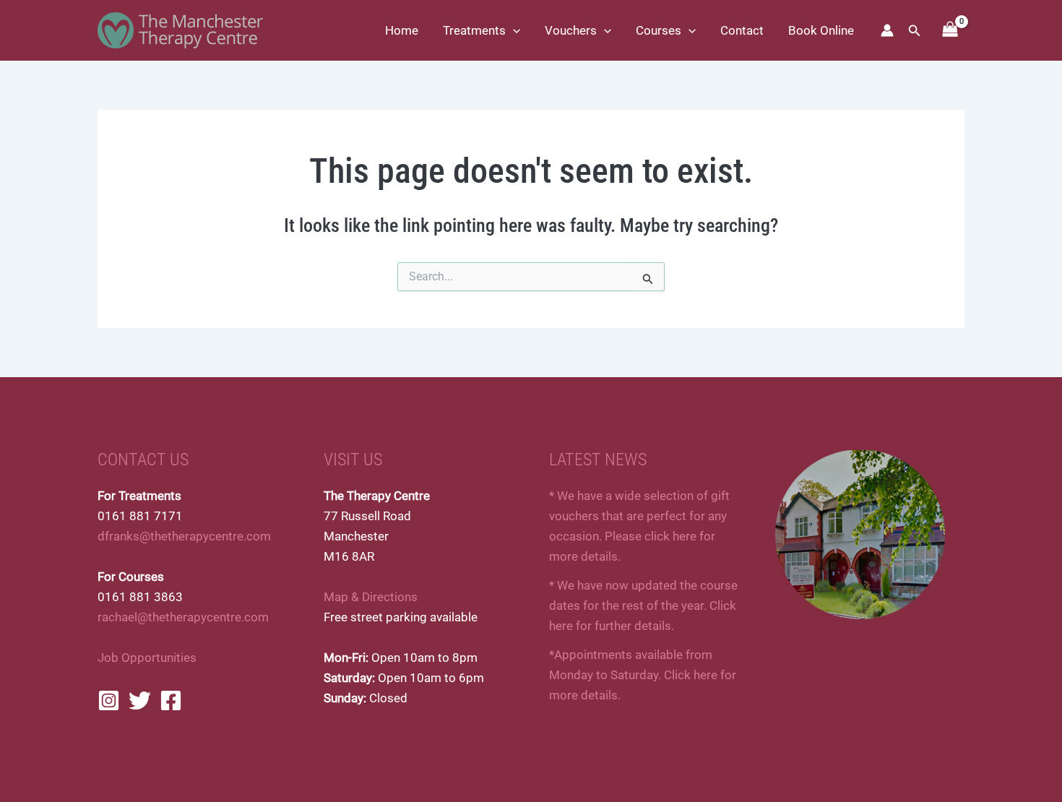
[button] (513, 30)
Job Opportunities (147, 657)
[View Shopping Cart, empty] (950, 31)
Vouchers (571, 30)
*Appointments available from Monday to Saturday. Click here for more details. (642, 674)
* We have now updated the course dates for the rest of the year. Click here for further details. (643, 605)
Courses (658, 30)
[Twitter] (140, 700)
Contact (742, 30)
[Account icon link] (887, 30)
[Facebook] (171, 700)
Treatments (474, 30)
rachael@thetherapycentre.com (183, 617)
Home (401, 30)
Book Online (821, 30)
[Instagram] (109, 700)
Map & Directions (371, 597)
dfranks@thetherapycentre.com (184, 536)
